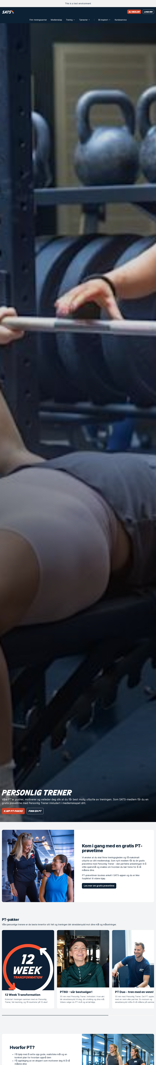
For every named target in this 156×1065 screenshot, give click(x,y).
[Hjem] (8, 12)
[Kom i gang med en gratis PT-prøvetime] (38, 866)
